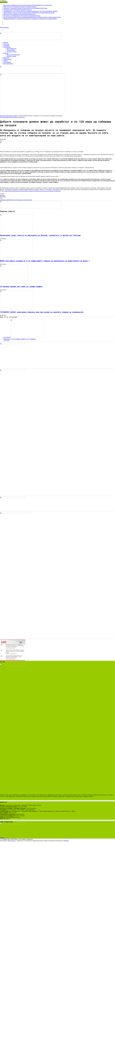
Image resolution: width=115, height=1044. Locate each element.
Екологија (6, 57)
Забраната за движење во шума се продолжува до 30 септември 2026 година (25, 8)
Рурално (5, 53)
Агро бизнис (7, 47)
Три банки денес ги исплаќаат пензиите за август (17, 9)
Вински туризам (11, 56)
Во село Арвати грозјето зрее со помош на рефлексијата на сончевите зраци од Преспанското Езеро (32, 17)
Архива (2, 837)
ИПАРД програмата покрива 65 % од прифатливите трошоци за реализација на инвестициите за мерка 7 (45, 261)
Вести (17, 117)
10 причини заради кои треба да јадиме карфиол (21, 286)
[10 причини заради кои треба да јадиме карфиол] (14, 283)
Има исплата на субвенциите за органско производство (19, 14)
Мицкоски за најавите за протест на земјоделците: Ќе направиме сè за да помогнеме (27, 5)
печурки (2, 195)
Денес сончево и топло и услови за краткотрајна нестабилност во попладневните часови (28, 12)
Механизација (7, 59)
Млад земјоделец (11, 48)
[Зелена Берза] (4, 27)
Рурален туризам (11, 51)
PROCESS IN (12, 840)
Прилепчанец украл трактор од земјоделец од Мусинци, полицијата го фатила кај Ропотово (40, 235)
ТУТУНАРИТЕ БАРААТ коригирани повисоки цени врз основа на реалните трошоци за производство (41, 312)
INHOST (66, 840)
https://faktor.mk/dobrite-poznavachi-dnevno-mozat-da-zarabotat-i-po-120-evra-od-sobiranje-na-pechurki (33, 191)
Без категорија (11, 117)
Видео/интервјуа (8, 63)
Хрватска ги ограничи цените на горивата (19, 339)
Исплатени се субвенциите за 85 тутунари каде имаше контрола (21, 15)
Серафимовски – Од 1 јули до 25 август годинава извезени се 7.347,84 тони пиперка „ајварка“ (30, 11)
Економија (6, 45)
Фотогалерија (7, 62)
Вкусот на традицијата (13, 54)
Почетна (5, 42)
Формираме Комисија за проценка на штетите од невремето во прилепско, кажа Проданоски (30, 18)
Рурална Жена (11, 50)
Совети (5, 60)
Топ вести (6, 44)
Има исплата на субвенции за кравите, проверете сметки (19, 6)
